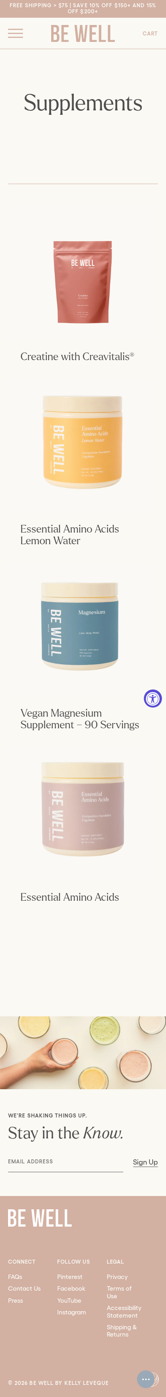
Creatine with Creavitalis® (78, 357)
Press (15, 1300)
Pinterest (70, 1276)
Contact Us (24, 1288)
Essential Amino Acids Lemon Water (70, 535)
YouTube (69, 1300)
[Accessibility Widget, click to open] (153, 699)
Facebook (71, 1288)
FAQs (15, 1276)
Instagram (71, 1312)
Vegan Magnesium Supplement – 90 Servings (80, 719)
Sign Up (145, 1162)
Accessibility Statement (124, 1311)
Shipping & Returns (122, 1331)
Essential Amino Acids (70, 897)
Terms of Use (119, 1292)
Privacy (117, 1276)
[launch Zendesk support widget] (146, 1379)
